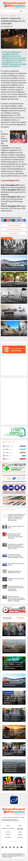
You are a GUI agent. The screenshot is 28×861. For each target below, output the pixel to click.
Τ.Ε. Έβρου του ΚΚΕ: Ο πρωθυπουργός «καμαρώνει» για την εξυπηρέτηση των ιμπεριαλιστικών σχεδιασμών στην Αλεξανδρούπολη (11, 765)
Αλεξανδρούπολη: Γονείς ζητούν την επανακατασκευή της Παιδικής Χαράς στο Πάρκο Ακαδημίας (14, 283)
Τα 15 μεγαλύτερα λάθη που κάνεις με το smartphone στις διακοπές (14, 786)
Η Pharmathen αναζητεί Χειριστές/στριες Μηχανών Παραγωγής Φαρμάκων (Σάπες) (13, 268)
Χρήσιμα (8, 834)
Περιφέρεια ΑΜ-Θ (13, 15)
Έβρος (7, 15)
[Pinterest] (17, 847)
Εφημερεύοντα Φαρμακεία (8, 828)
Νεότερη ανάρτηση (14, 225)
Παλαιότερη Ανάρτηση (14, 229)
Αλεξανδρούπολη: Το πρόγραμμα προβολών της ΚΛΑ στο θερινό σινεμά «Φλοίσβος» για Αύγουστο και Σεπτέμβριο (13, 664)
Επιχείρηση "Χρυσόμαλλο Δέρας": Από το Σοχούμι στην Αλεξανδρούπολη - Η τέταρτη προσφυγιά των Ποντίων (13, 316)
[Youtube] (21, 847)
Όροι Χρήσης (8, 837)
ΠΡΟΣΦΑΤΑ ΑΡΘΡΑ (9, 509)
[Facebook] (2, 847)
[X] (6, 847)
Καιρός (20, 825)
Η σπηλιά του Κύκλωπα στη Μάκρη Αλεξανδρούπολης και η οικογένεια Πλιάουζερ (12, 332)
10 (4, 781)
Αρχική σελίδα (14, 233)
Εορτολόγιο (8, 832)
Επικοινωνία (20, 837)
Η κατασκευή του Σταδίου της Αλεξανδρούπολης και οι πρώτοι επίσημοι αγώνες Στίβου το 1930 (14, 300)
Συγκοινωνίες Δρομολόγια (20, 829)
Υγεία (19, 15)
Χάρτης (20, 832)
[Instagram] (13, 847)
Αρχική (2, 15)
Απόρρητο (20, 834)
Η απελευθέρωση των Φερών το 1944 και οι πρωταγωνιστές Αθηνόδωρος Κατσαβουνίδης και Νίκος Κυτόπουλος (13, 251)
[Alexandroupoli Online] (14, 8)
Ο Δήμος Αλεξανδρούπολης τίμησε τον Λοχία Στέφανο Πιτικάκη (14, 752)
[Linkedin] (10, 847)
